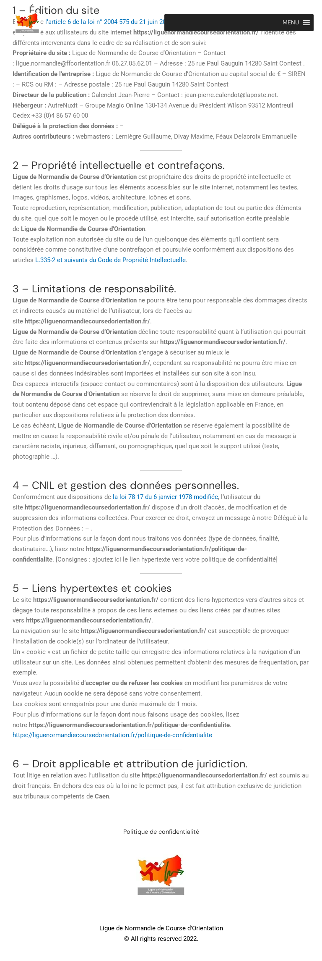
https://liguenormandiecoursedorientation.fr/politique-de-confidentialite (112, 735)
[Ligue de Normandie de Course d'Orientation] (27, 24)
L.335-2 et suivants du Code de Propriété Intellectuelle (110, 260)
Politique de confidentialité (161, 832)
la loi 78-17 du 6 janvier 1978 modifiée (165, 497)
